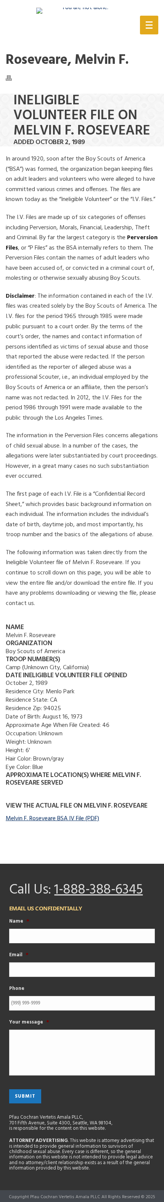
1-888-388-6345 (98, 890)
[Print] (12, 78)
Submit (25, 1096)
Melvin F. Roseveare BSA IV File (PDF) (52, 819)
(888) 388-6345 (90, 26)
